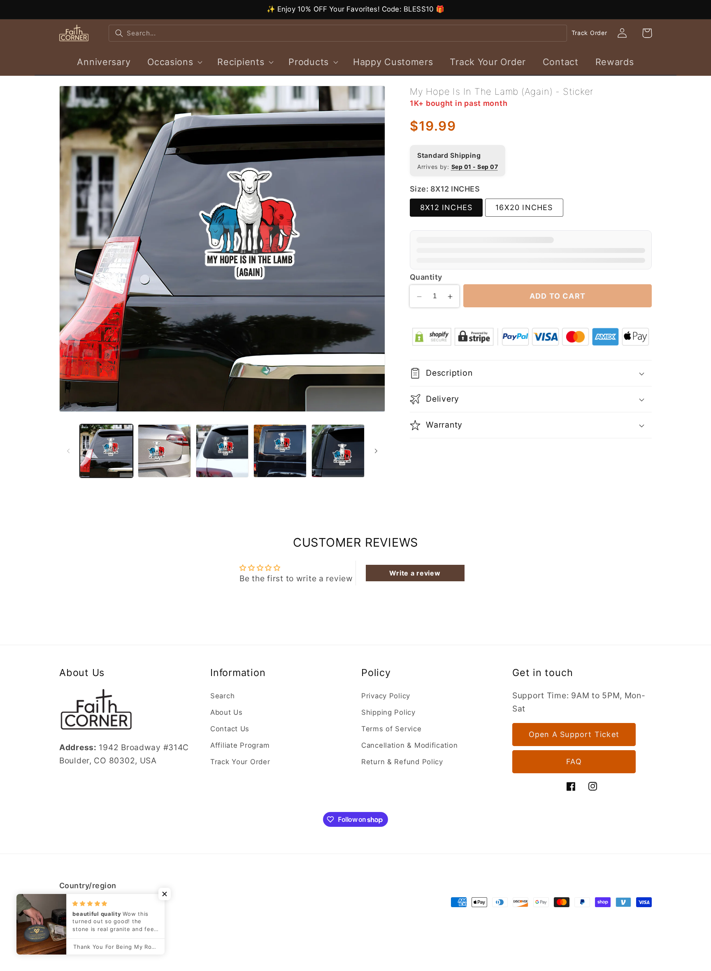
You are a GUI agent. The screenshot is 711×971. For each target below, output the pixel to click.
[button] (174, 61)
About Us (226, 712)
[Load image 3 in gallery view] (222, 450)
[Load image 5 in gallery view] (338, 450)
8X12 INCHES (446, 208)
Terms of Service (391, 729)
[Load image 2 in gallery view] (164, 450)
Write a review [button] (414, 573)
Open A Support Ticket (574, 734)
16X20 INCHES (524, 208)
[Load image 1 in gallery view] (106, 450)
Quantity (426, 277)
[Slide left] (68, 451)
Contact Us (229, 729)
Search (222, 696)
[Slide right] (376, 451)
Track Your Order (240, 762)
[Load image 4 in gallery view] (280, 450)
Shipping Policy (388, 712)
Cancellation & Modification (409, 745)
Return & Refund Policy (402, 762)
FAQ (574, 762)
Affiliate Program (240, 745)
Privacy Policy (385, 696)
